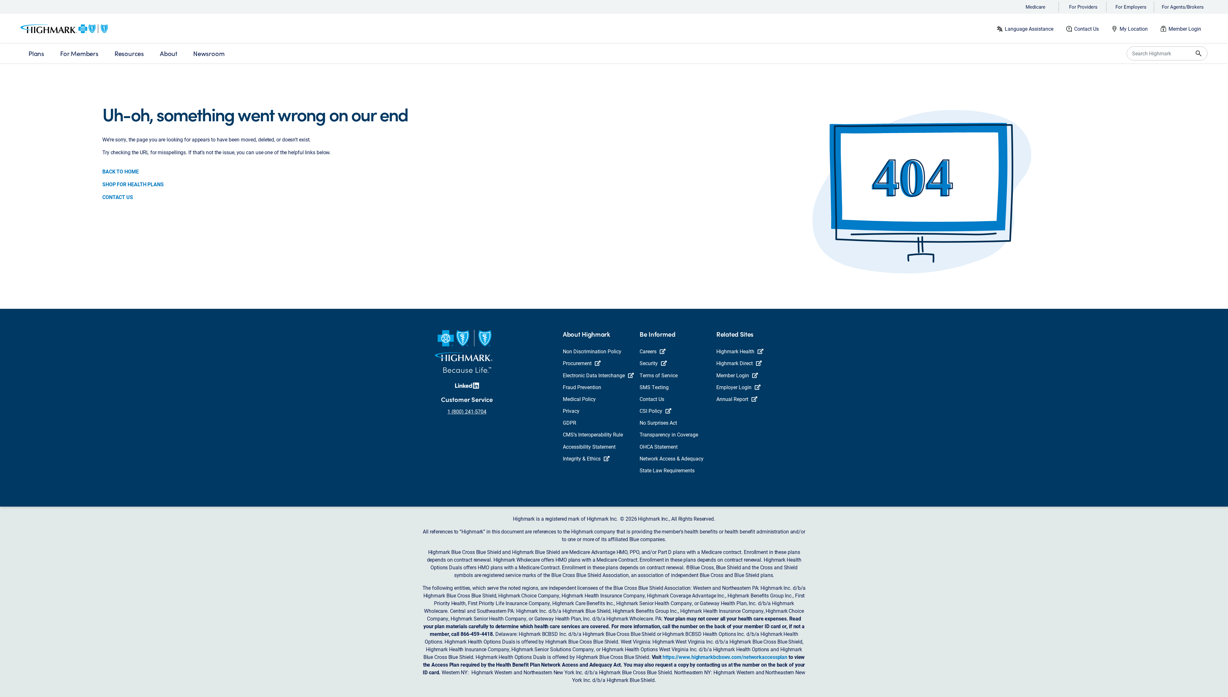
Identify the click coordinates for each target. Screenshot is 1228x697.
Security (649, 363)
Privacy (571, 410)
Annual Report (732, 399)
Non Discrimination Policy (592, 351)
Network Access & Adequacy (672, 458)
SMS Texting (654, 387)
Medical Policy (579, 399)
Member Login (1185, 28)
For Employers (1130, 7)
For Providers (1083, 7)
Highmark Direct (734, 363)
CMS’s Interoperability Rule (593, 434)
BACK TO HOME (120, 171)
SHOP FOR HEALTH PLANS (133, 184)
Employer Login (734, 387)
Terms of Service (659, 375)
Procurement (577, 363)
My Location (1134, 28)
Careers (648, 351)
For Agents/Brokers (1183, 7)
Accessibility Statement (589, 446)
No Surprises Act (658, 422)
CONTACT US (117, 197)
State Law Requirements (667, 470)
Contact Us (1086, 28)
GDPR (569, 422)
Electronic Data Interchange (594, 375)
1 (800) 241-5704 (466, 411)
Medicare (1035, 7)
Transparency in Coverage (669, 434)
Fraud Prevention (582, 387)
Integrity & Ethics (582, 458)
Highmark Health (735, 351)
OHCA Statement (659, 446)
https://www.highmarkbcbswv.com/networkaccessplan (725, 656)
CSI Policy (651, 410)
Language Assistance (1029, 28)
